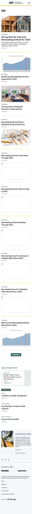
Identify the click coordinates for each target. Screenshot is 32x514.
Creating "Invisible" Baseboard (14, 395)
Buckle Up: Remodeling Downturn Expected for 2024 (15, 77)
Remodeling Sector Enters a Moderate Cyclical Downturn (13, 123)
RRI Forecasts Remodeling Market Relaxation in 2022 (15, 324)
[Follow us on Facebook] (5, 460)
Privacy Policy (5, 491)
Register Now (7, 383)
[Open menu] (29, 3)
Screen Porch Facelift (10, 419)
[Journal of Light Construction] (16, 3)
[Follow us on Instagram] (9, 460)
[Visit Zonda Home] (9, 499)
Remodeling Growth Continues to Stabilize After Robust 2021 (15, 257)
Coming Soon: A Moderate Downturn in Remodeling (12, 107)
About (3, 481)
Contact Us (4, 487)
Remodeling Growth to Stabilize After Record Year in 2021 (14, 290)
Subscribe (18, 449)
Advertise (3, 484)
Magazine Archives (20, 453)
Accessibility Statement (7, 494)
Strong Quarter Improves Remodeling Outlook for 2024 (15, 38)
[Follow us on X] (2, 460)
